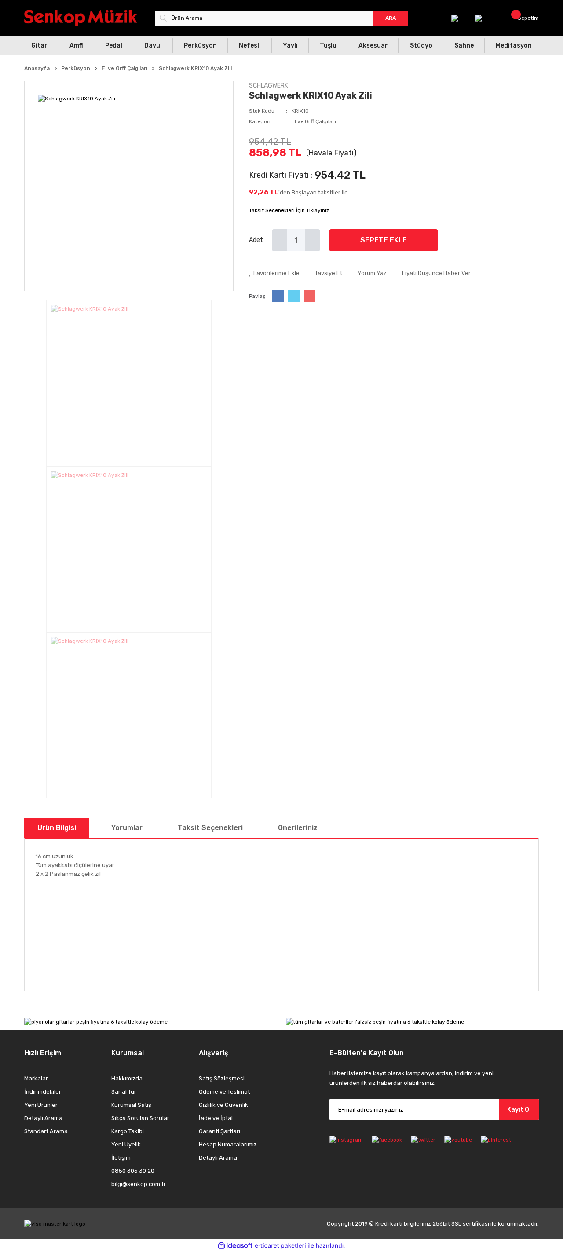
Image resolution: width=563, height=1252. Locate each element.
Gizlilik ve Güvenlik (223, 1105)
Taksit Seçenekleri (210, 828)
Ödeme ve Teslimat (224, 1091)
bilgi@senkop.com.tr (138, 1184)
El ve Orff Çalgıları (314, 121)
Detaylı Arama (43, 1118)
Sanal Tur (123, 1091)
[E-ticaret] (280, 1246)
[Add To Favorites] (274, 273)
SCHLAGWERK (268, 85)
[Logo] (80, 18)
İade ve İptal (216, 1118)
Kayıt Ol (519, 1109)
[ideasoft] (235, 1245)
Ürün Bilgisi (56, 828)
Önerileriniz (298, 828)
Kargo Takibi (127, 1131)
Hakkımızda (127, 1078)
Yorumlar (127, 828)
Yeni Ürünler (41, 1105)
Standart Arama (46, 1131)
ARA (390, 18)
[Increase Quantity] (312, 240)
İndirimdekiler (42, 1091)
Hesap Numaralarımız (228, 1144)
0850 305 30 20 (132, 1171)
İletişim (121, 1157)
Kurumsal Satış (131, 1105)
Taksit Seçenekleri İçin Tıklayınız (289, 210)
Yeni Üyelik (126, 1144)
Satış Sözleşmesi (222, 1078)
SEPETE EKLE (383, 240)
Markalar (36, 1078)
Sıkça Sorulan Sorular (140, 1118)
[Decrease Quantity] (279, 240)
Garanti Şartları (219, 1131)
